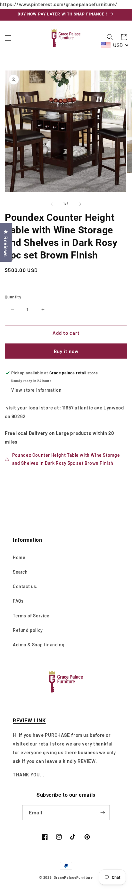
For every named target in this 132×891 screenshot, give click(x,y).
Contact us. (25, 586)
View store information (36, 390)
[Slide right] (80, 204)
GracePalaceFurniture (73, 877)
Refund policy (28, 630)
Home (19, 557)
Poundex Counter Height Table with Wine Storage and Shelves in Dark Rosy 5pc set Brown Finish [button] (66, 459)
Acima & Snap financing (38, 644)
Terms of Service (31, 615)
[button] (8, 38)
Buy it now (66, 351)
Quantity (13, 296)
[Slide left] (52, 204)
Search (20, 572)
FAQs (18, 601)
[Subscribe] (102, 812)
